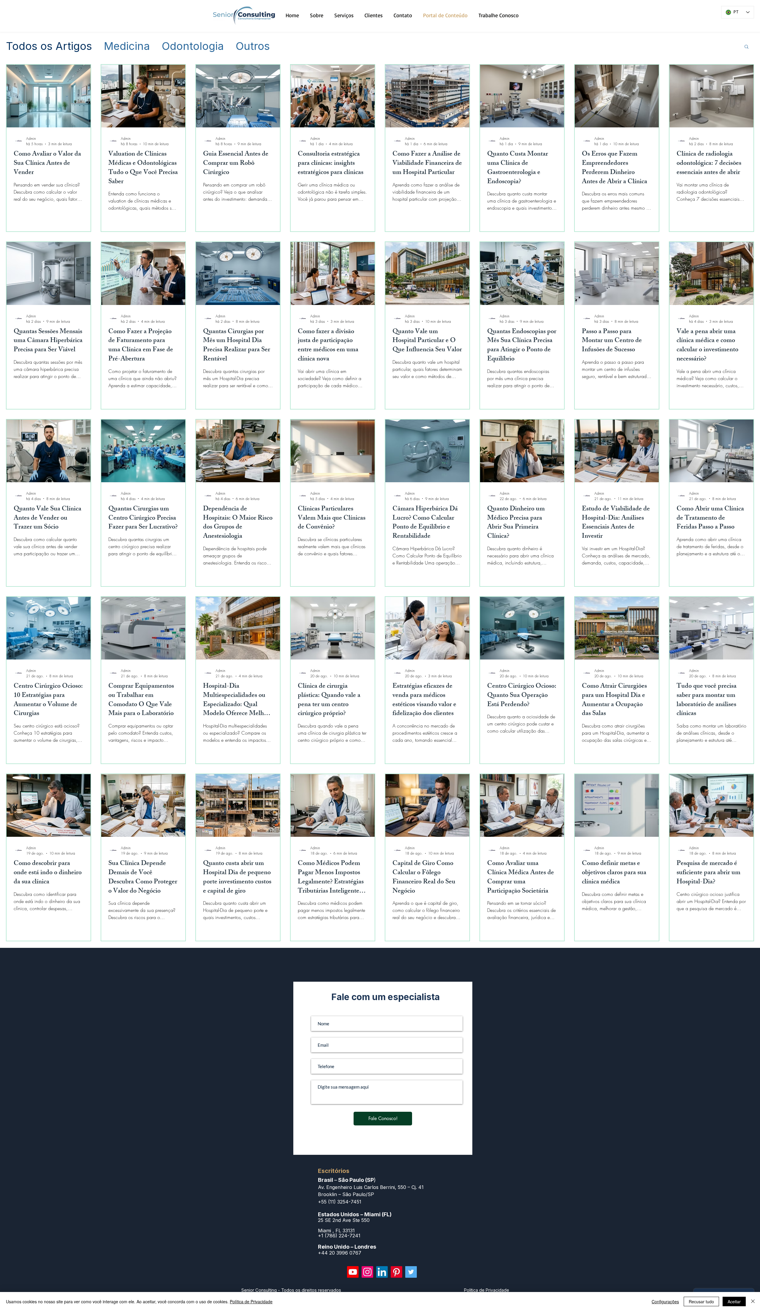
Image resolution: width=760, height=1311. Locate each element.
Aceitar (734, 1301)
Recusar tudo (701, 1301)
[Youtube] (353, 1272)
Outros (253, 46)
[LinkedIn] (382, 1272)
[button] (746, 47)
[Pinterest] (396, 1272)
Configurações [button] (665, 1301)
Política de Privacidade (251, 1301)
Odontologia (193, 46)
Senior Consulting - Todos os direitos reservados (291, 1290)
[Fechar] (752, 1301)
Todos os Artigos (49, 46)
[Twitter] (411, 1272)
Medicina (127, 46)
